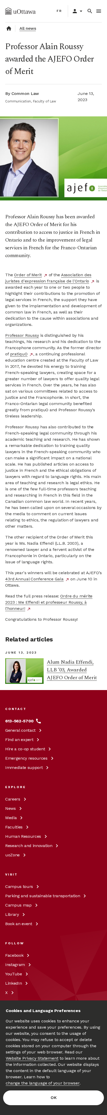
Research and (28, 845)
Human (23, 836)
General (20, 730)
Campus (19, 886)
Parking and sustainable (42, 895)
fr (59, 11)
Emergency (26, 758)
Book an (18, 923)
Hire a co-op (25, 748)
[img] (20, 11)
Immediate (24, 767)
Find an (19, 739)
